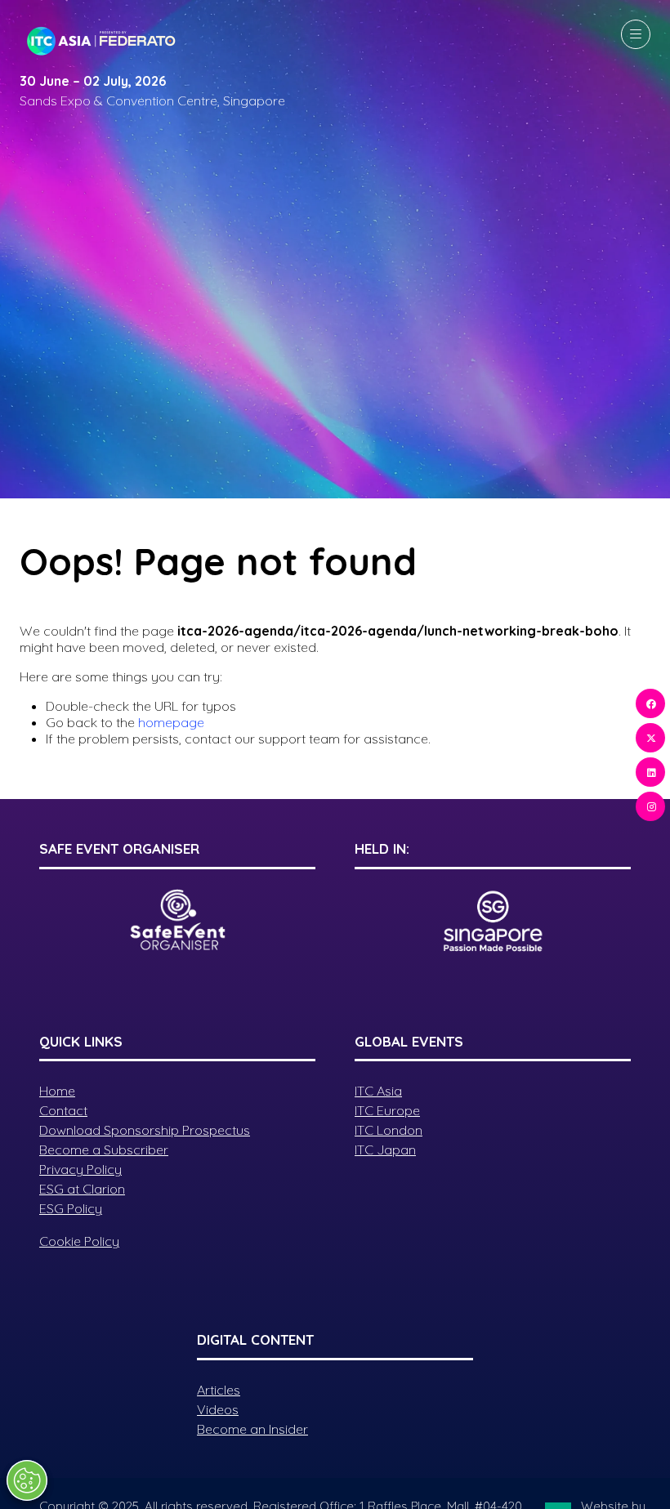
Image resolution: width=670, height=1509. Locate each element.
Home (57, 1091)
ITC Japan (385, 1149)
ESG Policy (70, 1208)
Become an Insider (252, 1429)
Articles (218, 1390)
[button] (635, 34)
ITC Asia (378, 1091)
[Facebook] (650, 703)
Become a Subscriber (103, 1149)
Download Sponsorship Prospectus (144, 1130)
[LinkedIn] (650, 772)
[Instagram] (650, 806)
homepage (171, 722)
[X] (650, 737)
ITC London (388, 1130)
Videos (218, 1409)
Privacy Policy (80, 1169)
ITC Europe (387, 1110)
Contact (63, 1110)
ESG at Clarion (82, 1189)
